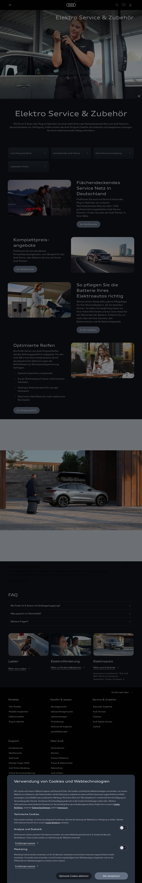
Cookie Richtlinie (52, 823)
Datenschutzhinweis (41, 807)
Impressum (62, 807)
